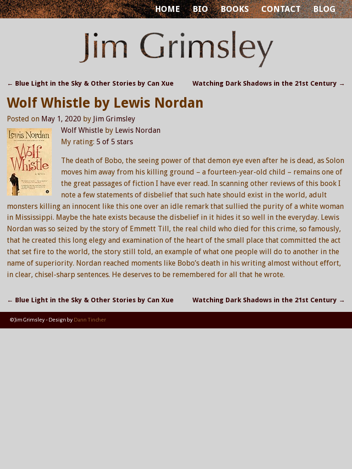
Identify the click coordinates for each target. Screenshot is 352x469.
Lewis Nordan (137, 130)
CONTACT (281, 9)
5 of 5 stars (114, 141)
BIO (200, 9)
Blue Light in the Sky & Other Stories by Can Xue (90, 83)
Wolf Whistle (82, 130)
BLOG (324, 9)
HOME (167, 9)
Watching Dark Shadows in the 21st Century (268, 83)
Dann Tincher (90, 320)
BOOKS (234, 9)
